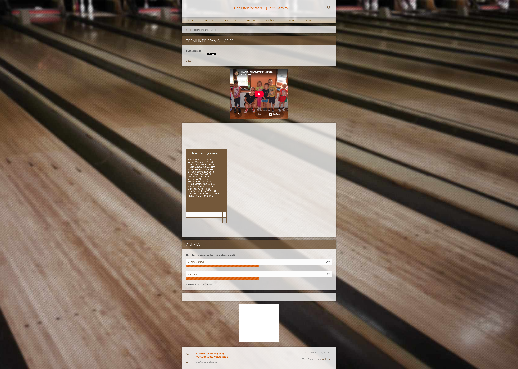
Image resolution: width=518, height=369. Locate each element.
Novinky (251, 20)
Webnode (327, 359)
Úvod (190, 20)
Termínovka (230, 20)
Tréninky (208, 20)
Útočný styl (193, 273)
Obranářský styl (196, 261)
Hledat (328, 7)
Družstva (271, 20)
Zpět (188, 60)
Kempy (309, 20)
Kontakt (291, 20)
